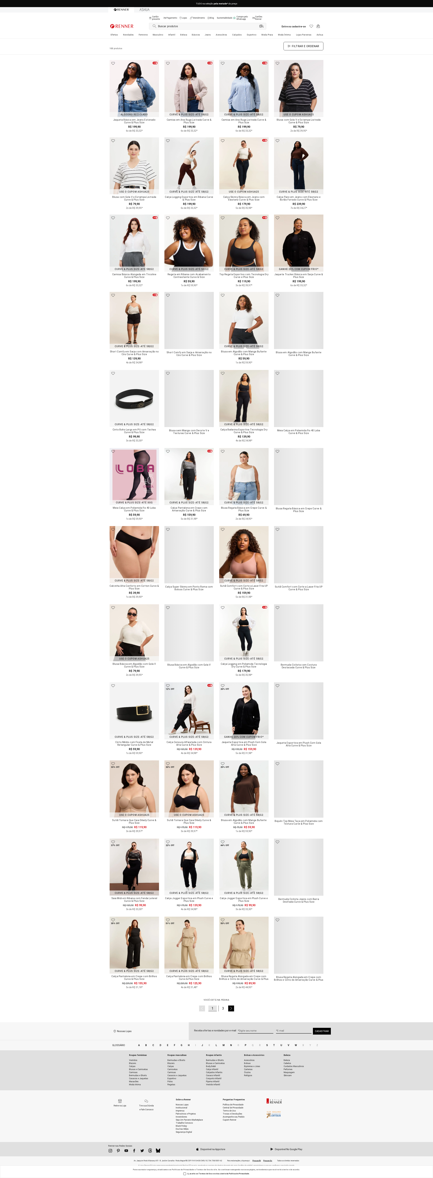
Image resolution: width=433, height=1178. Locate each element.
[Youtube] (126, 1151)
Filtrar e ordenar (305, 46)
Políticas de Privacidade (183, 1170)
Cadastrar (322, 1031)
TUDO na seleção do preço (216, 3)
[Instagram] (110, 1151)
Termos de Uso (203, 1170)
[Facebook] (134, 1151)
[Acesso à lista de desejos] (311, 27)
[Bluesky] (158, 1151)
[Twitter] (142, 1151)
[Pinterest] (118, 1151)
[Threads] (150, 1151)
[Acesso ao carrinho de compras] (318, 27)
